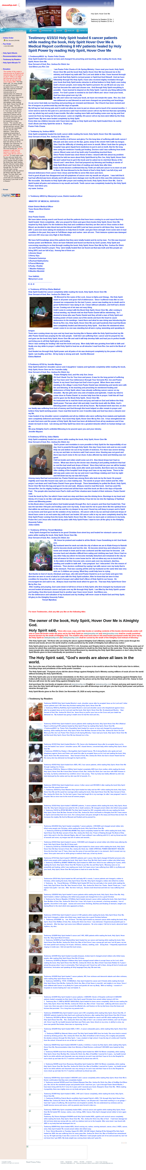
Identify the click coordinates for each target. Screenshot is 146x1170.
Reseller (82, 1161)
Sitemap (105, 1161)
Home (97, 1161)
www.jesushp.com (110, 633)
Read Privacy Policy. (33, 1162)
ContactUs (89, 1161)
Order (62, 1161)
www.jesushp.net (91, 633)
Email (100, 1161)
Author (76, 1161)
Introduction (68, 1161)
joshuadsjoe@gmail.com (106, 1163)
